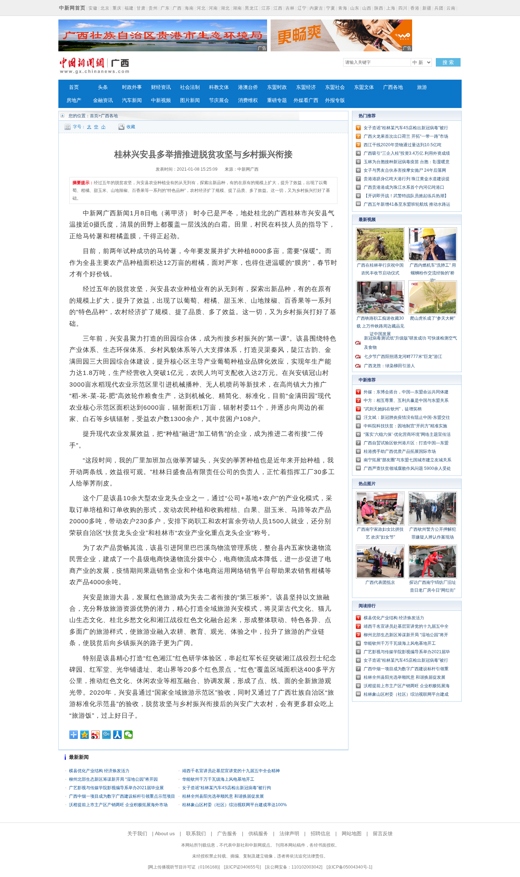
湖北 (225, 8)
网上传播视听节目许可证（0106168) (184, 867)
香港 (415, 8)
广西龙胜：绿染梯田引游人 (389, 365)
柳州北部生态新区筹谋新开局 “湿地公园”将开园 (113, 779)
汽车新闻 (132, 100)
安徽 (93, 8)
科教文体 (219, 87)
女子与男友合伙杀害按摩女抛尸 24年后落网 (405, 170)
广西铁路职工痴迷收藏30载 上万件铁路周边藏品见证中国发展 (380, 326)
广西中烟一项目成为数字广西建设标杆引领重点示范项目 (122, 796)
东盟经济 (306, 87)
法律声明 (289, 833)
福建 (129, 8)
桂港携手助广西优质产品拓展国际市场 (400, 451)
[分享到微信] (128, 734)
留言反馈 (383, 833)
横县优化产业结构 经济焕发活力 (99, 770)
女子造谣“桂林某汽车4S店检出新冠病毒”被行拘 (226, 787)
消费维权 (248, 100)
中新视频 (161, 100)
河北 (201, 8)
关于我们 (137, 833)
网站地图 (352, 833)
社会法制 (190, 87)
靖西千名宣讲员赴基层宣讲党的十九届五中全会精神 (231, 770)
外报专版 (335, 100)
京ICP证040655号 (242, 867)
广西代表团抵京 (380, 582)
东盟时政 (277, 87)
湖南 (237, 8)
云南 (451, 8)
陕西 (378, 8)
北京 (105, 8)
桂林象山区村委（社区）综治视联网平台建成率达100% (234, 804)
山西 (366, 8)
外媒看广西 (306, 100)
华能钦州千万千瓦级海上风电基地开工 (218, 779)
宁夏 (330, 8)
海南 (189, 8)
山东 (354, 8)
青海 (342, 8)
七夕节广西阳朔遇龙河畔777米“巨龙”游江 (403, 356)
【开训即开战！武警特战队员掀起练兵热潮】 (406, 195)
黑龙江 (252, 8)
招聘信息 (320, 833)
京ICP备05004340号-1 (349, 867)
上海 (390, 8)
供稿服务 (258, 833)
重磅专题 (277, 100)
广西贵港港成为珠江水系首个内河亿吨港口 (404, 187)
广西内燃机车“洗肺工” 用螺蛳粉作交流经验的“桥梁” (433, 273)
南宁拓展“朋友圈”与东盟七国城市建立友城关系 (407, 459)
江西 (278, 8)
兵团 (439, 8)
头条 (103, 87)
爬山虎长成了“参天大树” (432, 318)
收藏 (131, 126)
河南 (213, 8)
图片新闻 (190, 100)
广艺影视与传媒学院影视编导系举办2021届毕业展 (116, 787)
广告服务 (227, 833)
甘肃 (141, 8)
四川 (403, 8)
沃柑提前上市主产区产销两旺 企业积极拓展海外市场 (118, 804)
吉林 (290, 8)
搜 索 (448, 62)
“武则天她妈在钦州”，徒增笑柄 (393, 408)
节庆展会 (219, 100)
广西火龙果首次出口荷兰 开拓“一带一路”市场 (406, 136)
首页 (74, 87)
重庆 (117, 8)
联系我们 (196, 833)
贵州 (153, 8)
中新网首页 (72, 8)
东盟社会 (335, 87)
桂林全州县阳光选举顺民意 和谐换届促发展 (223, 796)
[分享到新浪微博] (95, 734)
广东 (165, 8)
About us (165, 833)
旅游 (422, 87)
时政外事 (132, 87)
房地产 (74, 100)
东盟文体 (364, 87)
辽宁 (302, 8)
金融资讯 (103, 100)
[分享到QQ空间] (84, 734)
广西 (177, 8)
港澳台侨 (248, 87)
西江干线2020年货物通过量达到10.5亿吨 (402, 144)
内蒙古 (316, 8)
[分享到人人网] (117, 734)
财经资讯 (161, 87)
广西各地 (393, 87)
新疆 (427, 8)
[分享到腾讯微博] (106, 734)
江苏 (266, 8)
